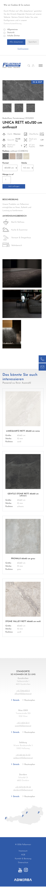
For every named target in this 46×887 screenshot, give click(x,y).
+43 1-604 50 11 (23, 723)
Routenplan (29, 700)
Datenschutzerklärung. (13, 24)
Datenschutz (23, 863)
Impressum (23, 851)
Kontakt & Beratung (23, 859)
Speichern (32, 42)
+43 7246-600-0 (23, 691)
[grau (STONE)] (19, 156)
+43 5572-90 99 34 (23, 787)
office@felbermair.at (23, 694)
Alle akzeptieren (16, 42)
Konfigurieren (23, 49)
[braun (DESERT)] (12, 156)
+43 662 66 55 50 (23, 755)
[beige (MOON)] (26, 156)
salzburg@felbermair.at (23, 758)
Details (15, 700)
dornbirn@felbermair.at (23, 790)
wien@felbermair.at (23, 726)
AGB (23, 855)
